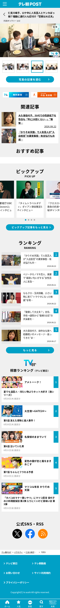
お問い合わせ (13, 573)
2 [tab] (28, 220)
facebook (30, 534)
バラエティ (18, 552)
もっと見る (30, 350)
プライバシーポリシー (17, 582)
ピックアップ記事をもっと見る (30, 227)
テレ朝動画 (40, 563)
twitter (17, 534)
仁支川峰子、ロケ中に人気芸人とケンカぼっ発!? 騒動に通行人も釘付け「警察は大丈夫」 (33, 552)
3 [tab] (31, 220)
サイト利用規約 (42, 573)
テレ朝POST (30, 4)
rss (43, 534)
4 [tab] (34, 220)
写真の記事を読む (30, 79)
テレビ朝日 (11, 563)
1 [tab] (25, 220)
